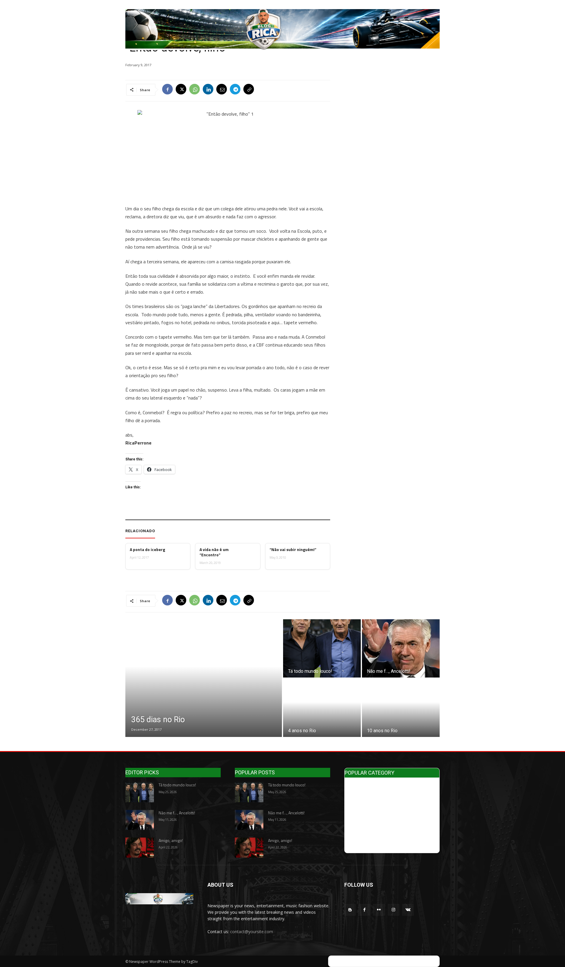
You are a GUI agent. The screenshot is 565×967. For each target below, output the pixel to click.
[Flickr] (379, 910)
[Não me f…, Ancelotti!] (401, 648)
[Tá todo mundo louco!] (322, 648)
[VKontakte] (408, 910)
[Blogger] (350, 910)
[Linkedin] (208, 90)
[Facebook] (167, 90)
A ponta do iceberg (147, 549)
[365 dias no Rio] (203, 678)
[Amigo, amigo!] (139, 848)
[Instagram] (393, 910)
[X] (181, 90)
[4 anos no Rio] (322, 708)
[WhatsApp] (194, 90)
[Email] (221, 90)
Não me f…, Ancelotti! (177, 813)
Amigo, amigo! (171, 840)
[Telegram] (235, 90)
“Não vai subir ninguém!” (293, 549)
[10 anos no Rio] (401, 708)
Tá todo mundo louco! (177, 785)
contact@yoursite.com (251, 931)
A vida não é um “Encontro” (214, 552)
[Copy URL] (249, 90)
